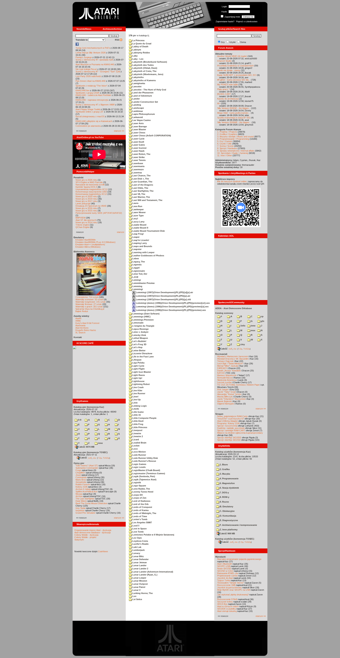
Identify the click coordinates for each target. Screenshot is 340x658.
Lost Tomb (138, 532)
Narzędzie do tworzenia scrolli (90, 184)
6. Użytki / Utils (224, 143)
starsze (120, 232)
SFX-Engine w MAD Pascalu (89, 182)
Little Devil (137, 421)
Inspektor (80, 510)
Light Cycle (138, 366)
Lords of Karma (140, 510)
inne (100, 443)
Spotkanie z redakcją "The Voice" (91, 86)
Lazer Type (138, 215)
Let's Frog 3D (139, 344)
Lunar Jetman (139, 562)
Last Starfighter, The (142, 191)
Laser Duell (138, 142)
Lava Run (137, 206)
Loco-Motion (139, 452)
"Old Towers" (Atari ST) (87, 465)
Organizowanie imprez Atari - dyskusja (92, 530)
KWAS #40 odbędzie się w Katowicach (94, 121)
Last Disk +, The (140, 179)
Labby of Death (140, 46)
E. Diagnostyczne (228, 520)
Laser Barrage (139, 126)
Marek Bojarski (224, 401)
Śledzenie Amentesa (227, 380)
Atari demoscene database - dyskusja (92, 532)
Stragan (219, 414)
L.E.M (135, 277)
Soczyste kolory (225, 601)
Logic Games (139, 464)
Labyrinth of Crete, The (144, 71)
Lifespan (136, 360)
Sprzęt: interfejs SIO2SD (229, 440)
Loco (135, 449)
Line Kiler (137, 390)
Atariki (78, 318)
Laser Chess (138, 132)
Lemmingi (137, 289)
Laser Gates (138, 145)
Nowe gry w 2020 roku (86, 196)
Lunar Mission (139, 581)
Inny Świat (80, 508)
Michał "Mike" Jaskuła (227, 366)
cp (261, 316)
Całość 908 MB (227, 533)
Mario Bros (81, 480)
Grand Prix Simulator (85, 513)
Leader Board (139, 225)
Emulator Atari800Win (85, 240)
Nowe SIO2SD (224, 568)
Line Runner (138, 393)
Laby (135, 56)
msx (252, 330)
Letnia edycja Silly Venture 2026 (91, 52)
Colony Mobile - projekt (85, 537)
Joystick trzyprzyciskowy (229, 587)
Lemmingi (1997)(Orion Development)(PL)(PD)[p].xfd (163, 299)
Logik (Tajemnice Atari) (144, 479)
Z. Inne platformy (228, 529)
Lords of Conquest (142, 507)
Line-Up (136, 399)
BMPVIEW (80, 218)
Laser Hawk (138, 151)
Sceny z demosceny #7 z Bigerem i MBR (95, 104)
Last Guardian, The (142, 181)
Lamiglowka (138, 83)
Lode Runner (139, 455)
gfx (262, 321)
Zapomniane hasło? (225, 21)
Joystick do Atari (225, 578)
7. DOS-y (224, 492)
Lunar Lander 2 (140, 568)
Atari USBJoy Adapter (227, 421)
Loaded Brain (139, 442)
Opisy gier (79, 463)
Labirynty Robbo (141, 52)
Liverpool (137, 430)
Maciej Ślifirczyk (225, 396)
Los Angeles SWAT (142, 522)
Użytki (232, 42)
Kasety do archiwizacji (227, 99)
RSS (117, 40)
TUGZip (106, 458)
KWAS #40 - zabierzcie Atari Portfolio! (93, 95)
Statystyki (79, 539)
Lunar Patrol (138, 587)
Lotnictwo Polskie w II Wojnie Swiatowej (153, 534)
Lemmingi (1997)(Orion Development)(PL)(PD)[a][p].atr (164, 292)
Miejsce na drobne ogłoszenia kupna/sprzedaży (240, 433)
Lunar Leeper (139, 578)
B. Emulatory (226, 506)
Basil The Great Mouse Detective (91, 503)
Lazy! (135, 218)
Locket (136, 445)
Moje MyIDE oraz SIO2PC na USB (233, 590)
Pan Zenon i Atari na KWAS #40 (90, 81)
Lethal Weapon (140, 338)
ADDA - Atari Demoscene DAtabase (233, 308)
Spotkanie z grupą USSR (87, 93)
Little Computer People (144, 418)
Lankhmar (137, 111)
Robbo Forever (83, 484)
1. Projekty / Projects (227, 132)
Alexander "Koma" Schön (229, 394)
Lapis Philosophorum (143, 114)
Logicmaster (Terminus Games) (148, 473)
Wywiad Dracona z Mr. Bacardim (233, 359)
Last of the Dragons (142, 185)
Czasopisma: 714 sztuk (87, 297)
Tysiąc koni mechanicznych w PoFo (93, 48)
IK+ (218, 103)
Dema (243, 42)
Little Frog (137, 424)
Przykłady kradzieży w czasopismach (235, 65)
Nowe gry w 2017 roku (86, 201)
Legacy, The (138, 261)
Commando (81, 477)
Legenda (136, 264)
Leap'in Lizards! (140, 240)
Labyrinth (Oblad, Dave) (144, 68)
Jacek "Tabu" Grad (226, 392)
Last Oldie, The (140, 188)
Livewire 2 (137, 436)
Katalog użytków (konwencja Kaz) (233, 452)
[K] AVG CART (224, 94)
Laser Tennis (139, 160)
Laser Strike (138, 157)
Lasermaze (138, 169)
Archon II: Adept (83, 489)
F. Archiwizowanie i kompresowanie (238, 525)
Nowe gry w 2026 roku (86, 180)
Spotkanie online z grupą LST (89, 112)
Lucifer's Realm (140, 544)
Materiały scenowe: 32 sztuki (89, 299)
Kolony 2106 (81, 487)
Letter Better (138, 350)
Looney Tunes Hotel (142, 492)
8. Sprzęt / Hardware (227, 148)
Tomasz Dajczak (225, 361)
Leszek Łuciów (224, 382)
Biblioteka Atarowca (84, 251)
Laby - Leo (137, 59)
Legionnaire (138, 271)
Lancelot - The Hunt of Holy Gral (149, 89)
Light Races (138, 375)
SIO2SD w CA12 (225, 571)
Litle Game (138, 412)
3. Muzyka (224, 474)
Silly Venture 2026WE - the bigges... (234, 122)
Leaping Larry (139, 243)
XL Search (80, 332)
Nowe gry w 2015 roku (86, 210)
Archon (79, 496)
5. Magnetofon (227, 483)
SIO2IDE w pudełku (226, 609)
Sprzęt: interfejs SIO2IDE (229, 437)
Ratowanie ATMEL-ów (227, 573)
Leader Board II (140, 228)
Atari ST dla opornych (86, 220)
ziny (242, 344)
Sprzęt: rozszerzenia (227, 426)
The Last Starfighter (85, 498)
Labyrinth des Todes (143, 65)
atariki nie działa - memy (228, 70)
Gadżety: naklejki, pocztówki (231, 428)
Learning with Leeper (143, 252)
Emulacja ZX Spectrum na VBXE (91, 206)
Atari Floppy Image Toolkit (88, 109)
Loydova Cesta (140, 541)
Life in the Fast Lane (143, 356)
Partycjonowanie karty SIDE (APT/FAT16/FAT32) (99, 213)
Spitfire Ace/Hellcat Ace (86, 491)
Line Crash (138, 387)
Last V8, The (138, 194)
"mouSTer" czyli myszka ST (230, 418)
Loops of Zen (139, 498)
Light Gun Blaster (141, 372)
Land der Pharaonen (142, 92)
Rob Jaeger (222, 389)
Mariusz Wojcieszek (227, 375)
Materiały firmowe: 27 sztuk (89, 304)
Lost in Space (139, 528)
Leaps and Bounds (142, 246)
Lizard (135, 439)
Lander (136, 99)
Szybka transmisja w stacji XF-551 (233, 117)
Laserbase (137, 163)
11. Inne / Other (224, 155)
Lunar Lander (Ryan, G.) (144, 574)
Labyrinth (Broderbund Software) (149, 62)
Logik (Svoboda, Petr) (143, 476)
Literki (135, 409)
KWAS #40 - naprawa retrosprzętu (92, 100)
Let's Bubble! (139, 341)
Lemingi (136, 280)
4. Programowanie (228, 478)
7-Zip (100, 458)
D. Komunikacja (227, 516)
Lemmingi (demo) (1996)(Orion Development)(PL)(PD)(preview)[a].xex (172, 306)
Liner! (135, 396)
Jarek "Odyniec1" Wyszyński (231, 399)
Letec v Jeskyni (140, 332)
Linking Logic (139, 406)
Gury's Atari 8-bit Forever (87, 323)
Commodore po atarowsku (88, 126)
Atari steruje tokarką (227, 611)
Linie (135, 402)
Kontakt (78, 337)
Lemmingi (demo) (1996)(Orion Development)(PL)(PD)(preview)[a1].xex (172, 303)
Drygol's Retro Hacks (85, 330)
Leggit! (136, 268)
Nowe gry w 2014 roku (86, 222)
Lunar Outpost (140, 584)
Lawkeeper (138, 209)
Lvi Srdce (137, 599)
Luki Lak (136, 547)
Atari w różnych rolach (228, 606)
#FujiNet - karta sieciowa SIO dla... (233, 80)
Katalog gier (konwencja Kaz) (89, 407)
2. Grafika (224, 469)
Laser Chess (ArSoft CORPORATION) (151, 135)
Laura (135, 203)
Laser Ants (138, 123)
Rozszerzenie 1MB (226, 585)
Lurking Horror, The (142, 593)
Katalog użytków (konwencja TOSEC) (234, 539)
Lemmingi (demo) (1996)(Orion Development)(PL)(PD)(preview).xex (170, 310)
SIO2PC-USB (223, 566)
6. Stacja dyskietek (229, 488)
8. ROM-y (224, 497)
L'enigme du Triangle (143, 326)
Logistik (136, 482)
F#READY (222, 368)
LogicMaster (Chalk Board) (146, 470)
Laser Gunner (139, 148)
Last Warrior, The (141, 197)
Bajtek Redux (81, 311)
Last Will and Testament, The (147, 200)
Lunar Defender (140, 559)
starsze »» (119, 131)
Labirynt (136, 49)
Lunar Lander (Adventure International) (152, 572)
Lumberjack (138, 550)
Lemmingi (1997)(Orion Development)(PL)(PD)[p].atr (162, 296)
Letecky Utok (139, 335)
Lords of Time (139, 516)
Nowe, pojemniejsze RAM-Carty (232, 416)
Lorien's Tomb (139, 519)
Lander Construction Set (145, 102)
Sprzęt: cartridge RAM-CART (231, 430)
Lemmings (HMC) (141, 316)
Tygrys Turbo (223, 580)
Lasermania (138, 166)
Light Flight (138, 369)
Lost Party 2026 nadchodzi (88, 76)
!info (242, 325)
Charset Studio (224, 61)
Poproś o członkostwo (246, 21)
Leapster (136, 249)
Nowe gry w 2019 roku (86, 199)
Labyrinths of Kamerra (144, 80)
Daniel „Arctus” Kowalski (229, 370)
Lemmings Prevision (143, 320)
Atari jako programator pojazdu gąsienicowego (239, 559)
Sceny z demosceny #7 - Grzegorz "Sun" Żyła (98, 71)
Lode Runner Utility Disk (145, 458)
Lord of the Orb (140, 504)
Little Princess (139, 427)
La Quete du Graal (141, 43)
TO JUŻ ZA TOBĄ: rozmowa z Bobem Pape (238, 385)
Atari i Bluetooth (224, 564)
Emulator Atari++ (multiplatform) (90, 244)
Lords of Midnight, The (144, 513)
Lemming (137, 286)
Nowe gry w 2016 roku (86, 208)
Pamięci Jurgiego (84, 57)
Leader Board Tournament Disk (148, 231)
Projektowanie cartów (227, 575)
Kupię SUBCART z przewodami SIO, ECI (236, 75)
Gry (223, 42)
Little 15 (136, 415)
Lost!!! (136, 525)
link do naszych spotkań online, (232, 181)
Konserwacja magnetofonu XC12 (91, 194)
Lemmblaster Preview (143, 283)
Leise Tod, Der (139, 274)
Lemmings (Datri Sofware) (146, 313)
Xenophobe (81, 482)
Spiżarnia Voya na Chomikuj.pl (89, 309)
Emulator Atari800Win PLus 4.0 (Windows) (95, 242)
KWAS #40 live (83, 90)
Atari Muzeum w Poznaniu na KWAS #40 (95, 64)
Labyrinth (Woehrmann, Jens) (147, 74)
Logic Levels (139, 467)
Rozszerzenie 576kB (227, 599)
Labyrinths (138, 77)
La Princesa (138, 40)
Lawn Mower (139, 212)
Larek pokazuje (83, 203)
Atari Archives (82, 328)
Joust (78, 475)
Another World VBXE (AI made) (232, 56)
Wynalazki (220, 557)
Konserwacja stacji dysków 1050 (91, 192)
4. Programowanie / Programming (233, 139)
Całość (83, 457)
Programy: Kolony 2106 (228, 423)
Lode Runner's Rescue (144, 461)
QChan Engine (83, 227)
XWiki (78, 321)
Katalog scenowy (224, 313)
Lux (134, 596)
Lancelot (136, 86)
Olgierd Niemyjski (225, 403)
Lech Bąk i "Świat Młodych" (230, 363)
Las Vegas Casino (141, 120)
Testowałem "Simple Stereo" (230, 583)
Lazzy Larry (138, 221)
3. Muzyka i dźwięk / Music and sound (235, 136)
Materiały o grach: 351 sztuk (89, 306)
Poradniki (78, 177)
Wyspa (79, 494)
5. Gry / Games (224, 141)
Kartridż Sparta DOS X (86, 187)
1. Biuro (223, 464)
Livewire (136, 433)
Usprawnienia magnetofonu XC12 (91, 189)
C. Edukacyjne (227, 511)
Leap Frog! (138, 234)
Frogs (78, 470)
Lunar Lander (139, 565)
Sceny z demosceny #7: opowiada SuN (94, 60)
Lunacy (136, 553)
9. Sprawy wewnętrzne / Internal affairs (235, 151)
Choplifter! (80, 472)
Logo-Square (139, 485)
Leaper (136, 237)
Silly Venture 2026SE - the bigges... (233, 108)
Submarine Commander (87, 468)
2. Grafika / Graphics (227, 134)
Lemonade (137, 323)
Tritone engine (82, 225)
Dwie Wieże (81, 501)
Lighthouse (138, 381)
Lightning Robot (141, 384)
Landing (136, 105)
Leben (135, 258)
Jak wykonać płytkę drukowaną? (233, 594)
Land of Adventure (142, 96)
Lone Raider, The (141, 489)
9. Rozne (224, 502)
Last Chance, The (141, 175)
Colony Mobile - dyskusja (86, 535)
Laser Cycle (138, 139)
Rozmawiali (221, 354)
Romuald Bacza (224, 377)
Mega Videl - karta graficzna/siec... (233, 113)
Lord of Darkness (141, 501)
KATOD (221, 373)
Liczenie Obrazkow (142, 353)
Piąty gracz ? (223, 89)
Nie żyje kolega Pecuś (86, 69)
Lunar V (136, 590)
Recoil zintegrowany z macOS (90, 116)
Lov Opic (137, 538)
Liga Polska (138, 363)
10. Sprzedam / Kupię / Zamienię (232, 153)
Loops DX (137, 495)
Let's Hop (137, 347)
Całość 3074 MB (86, 447)
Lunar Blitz (138, 556)
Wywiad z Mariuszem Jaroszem (232, 356)
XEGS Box (222, 604)
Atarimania (80, 325)
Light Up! (137, 378)
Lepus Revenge (140, 329)
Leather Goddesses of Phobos (148, 255)
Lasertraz (137, 172)
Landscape (138, 108)
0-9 (79, 420)
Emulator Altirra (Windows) (88, 247)
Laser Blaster (139, 129)
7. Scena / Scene (225, 146)
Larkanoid (137, 117)
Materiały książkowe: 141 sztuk (91, 302)
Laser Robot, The (141, 154)
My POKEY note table (227, 84)
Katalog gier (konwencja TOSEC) (91, 452)
